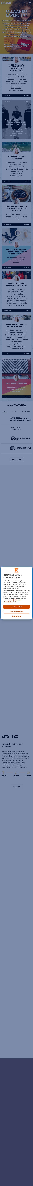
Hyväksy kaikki (17, 607)
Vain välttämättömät (16, 611)
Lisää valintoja (16, 616)
